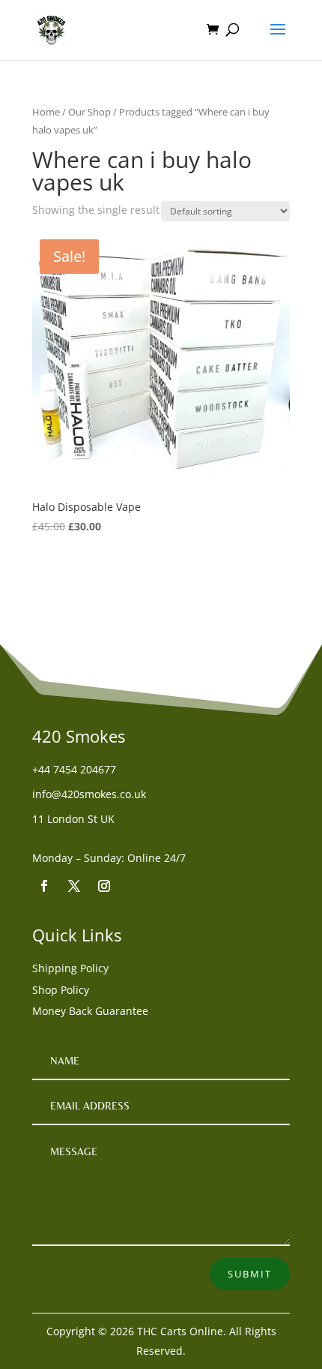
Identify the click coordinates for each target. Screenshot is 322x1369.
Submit (250, 1273)
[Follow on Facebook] (44, 886)
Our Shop (89, 112)
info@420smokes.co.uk (89, 794)
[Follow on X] (74, 886)
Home (46, 112)
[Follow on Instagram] (104, 886)
